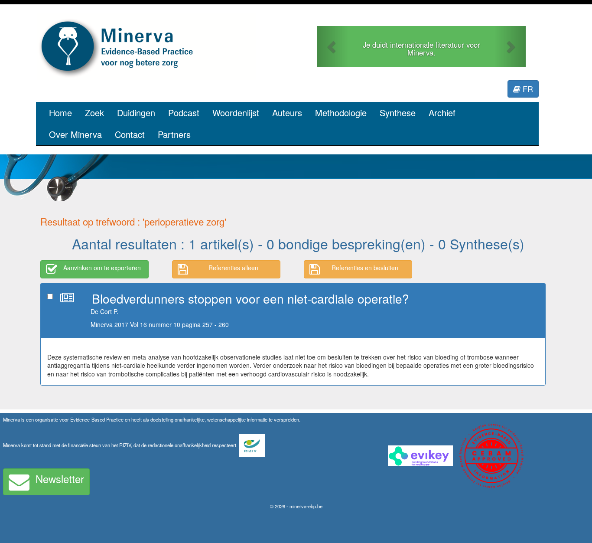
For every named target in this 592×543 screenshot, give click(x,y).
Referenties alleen (233, 267)
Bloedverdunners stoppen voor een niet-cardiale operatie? (250, 298)
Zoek (94, 112)
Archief (442, 112)
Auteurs (287, 112)
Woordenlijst (235, 112)
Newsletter (60, 478)
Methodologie (341, 112)
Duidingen (136, 112)
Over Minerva (75, 134)
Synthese (398, 112)
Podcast (183, 112)
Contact (130, 134)
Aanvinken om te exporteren (102, 267)
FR (526, 88)
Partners (174, 134)
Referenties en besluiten (365, 267)
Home (60, 112)
